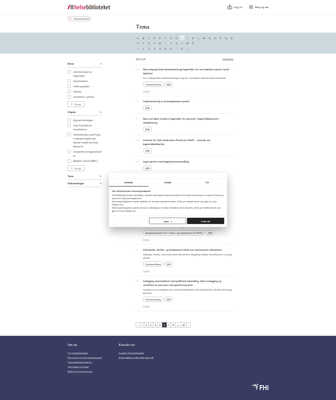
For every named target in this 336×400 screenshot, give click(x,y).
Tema (70, 176)
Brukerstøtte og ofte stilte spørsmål (136, 357)
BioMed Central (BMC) (85, 160)
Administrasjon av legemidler (82, 73)
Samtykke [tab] (128, 182)
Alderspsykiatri (81, 86)
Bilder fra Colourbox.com (80, 371)
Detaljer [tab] (168, 182)
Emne (71, 63)
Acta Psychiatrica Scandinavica (82, 127)
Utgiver (72, 112)
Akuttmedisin (80, 81)
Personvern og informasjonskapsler (85, 357)
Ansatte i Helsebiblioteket (131, 353)
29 (183, 324)
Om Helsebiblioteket (78, 353)
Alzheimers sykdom (83, 96)
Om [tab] (207, 182)
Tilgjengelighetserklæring (80, 362)
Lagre (166, 221)
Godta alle (205, 221)
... (178, 324)
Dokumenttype (76, 183)
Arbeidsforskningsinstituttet (87, 153)
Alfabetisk (227, 59)
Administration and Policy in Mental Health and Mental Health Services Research (87, 140)
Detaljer (146, 91)
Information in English (78, 366)
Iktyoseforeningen (83, 120)
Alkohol (77, 91)
